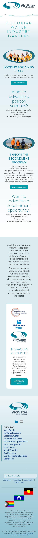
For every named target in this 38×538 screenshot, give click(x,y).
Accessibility (28, 480)
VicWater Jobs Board (13, 439)
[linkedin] (16, 421)
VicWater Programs (12, 433)
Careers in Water (11, 436)
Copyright (17, 480)
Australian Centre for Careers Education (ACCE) (18, 250)
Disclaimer (7, 480)
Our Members (10, 453)
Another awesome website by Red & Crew (20, 534)
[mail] (21, 421)
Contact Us (9, 459)
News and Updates (12, 444)
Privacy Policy (19, 482)
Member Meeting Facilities (15, 456)
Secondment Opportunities (16, 441)
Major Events (9, 430)
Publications (9, 447)
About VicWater (11, 450)
